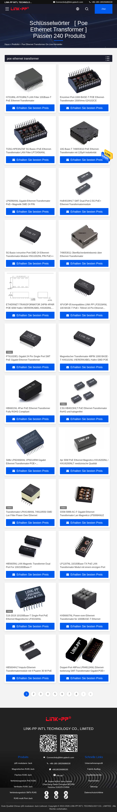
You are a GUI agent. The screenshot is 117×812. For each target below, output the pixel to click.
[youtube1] (48, 798)
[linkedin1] (68, 794)
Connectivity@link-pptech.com (69, 2)
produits (15, 44)
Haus (7, 44)
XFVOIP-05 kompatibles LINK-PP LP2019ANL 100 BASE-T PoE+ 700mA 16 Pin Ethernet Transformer (83, 308)
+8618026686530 (60, 769)
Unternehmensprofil (94, 763)
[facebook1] (48, 794)
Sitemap (94, 786)
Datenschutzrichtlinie (93, 792)
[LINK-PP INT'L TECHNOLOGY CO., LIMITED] (20, 8)
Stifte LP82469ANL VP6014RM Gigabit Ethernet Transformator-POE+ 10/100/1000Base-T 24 (26, 463)
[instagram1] (58, 798)
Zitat (104, 9)
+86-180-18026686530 (101, 2)
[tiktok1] (68, 798)
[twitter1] (58, 794)
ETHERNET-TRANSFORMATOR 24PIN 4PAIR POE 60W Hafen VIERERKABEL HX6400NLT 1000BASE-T (30, 308)
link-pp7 (60, 775)
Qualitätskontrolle (94, 775)
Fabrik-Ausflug (93, 769)
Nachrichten (93, 781)
